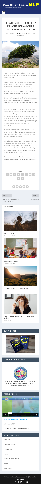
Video (6, 463)
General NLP (8, 449)
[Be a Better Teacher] (20, 248)
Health (6, 454)
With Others (8, 468)
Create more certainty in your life (16, 288)
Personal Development (23, 33)
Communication (9, 444)
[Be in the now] (20, 221)
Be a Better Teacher (11, 261)
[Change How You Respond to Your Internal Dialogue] (20, 304)
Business (7, 440)
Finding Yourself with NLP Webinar (15, 419)
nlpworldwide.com (22, 386)
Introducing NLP (9, 424)
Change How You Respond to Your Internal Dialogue (19, 317)
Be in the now (9, 233)
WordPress (20, 479)
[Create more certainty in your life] (20, 276)
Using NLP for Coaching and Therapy (16, 428)
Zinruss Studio (23, 477)
